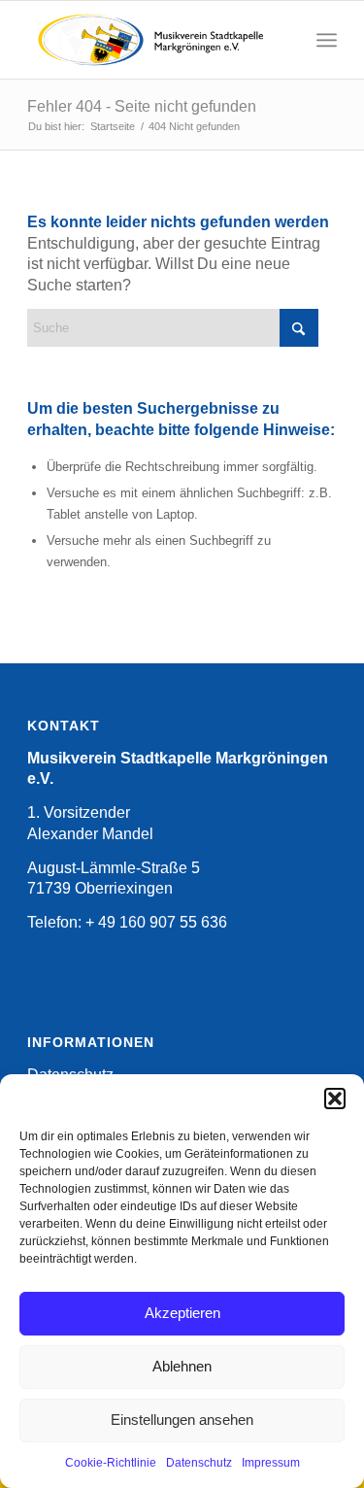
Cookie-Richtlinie (110, 1463)
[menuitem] (326, 40)
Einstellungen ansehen (182, 1419)
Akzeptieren (182, 1312)
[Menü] (326, 40)
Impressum (271, 1463)
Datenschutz (199, 1463)
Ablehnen (182, 1366)
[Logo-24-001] (151, 40)
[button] (335, 1098)
